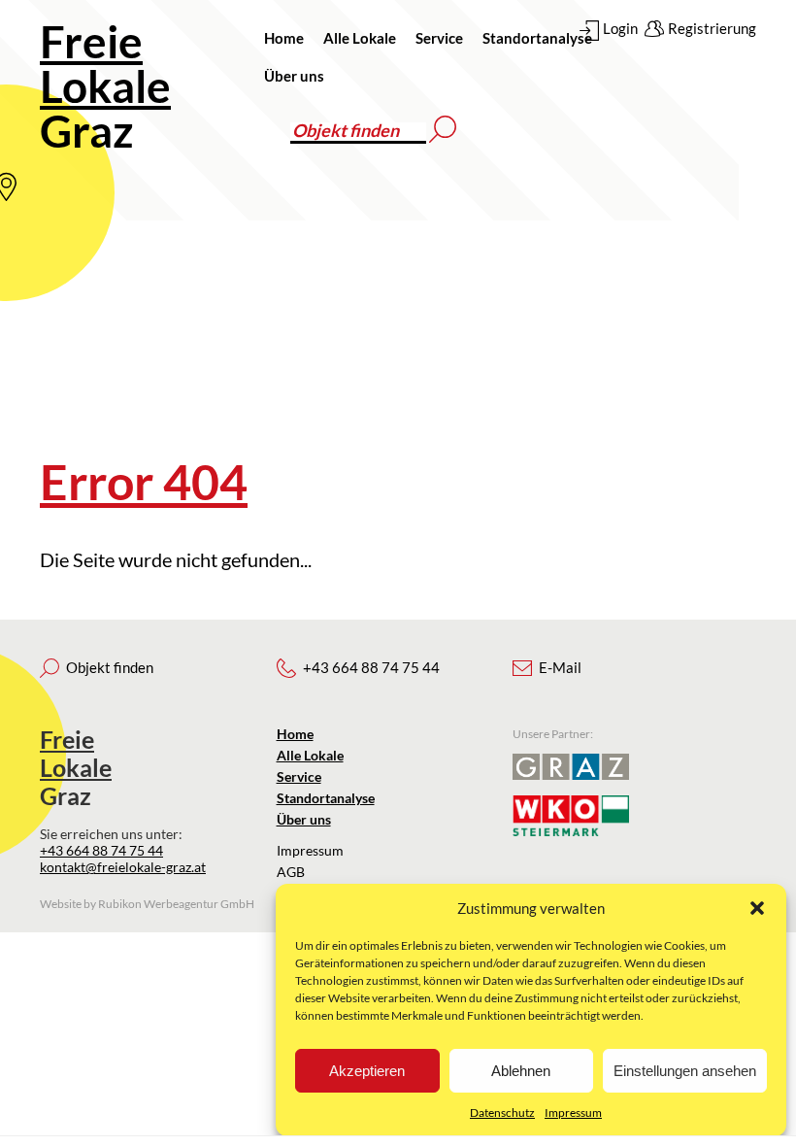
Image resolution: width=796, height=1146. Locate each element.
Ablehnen (520, 1070)
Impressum (573, 1112)
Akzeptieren (367, 1070)
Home (284, 38)
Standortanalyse (537, 38)
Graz (105, 86)
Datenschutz (502, 1112)
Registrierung (712, 28)
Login (620, 28)
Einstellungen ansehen (685, 1070)
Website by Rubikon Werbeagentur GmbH (147, 903)
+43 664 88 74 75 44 (101, 850)
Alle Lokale (359, 38)
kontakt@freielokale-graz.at (123, 867)
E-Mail (560, 667)
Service (439, 38)
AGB (291, 871)
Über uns (294, 75)
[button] (757, 908)
